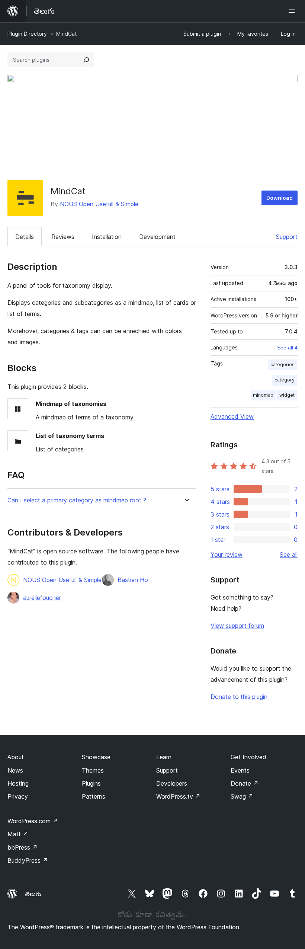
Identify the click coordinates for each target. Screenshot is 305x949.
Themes (93, 770)
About (15, 757)
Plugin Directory (27, 34)
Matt (17, 834)
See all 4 (287, 348)
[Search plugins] (86, 59)
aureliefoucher (42, 597)
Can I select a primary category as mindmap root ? (76, 500)
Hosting (18, 783)
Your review (227, 554)
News (15, 770)
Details (24, 236)
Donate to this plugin (239, 696)
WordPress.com (32, 821)
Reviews (62, 236)
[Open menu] (293, 11)
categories (282, 364)
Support (287, 236)
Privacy (17, 796)
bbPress (22, 847)
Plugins (91, 783)
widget (287, 395)
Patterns (93, 796)
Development (157, 236)
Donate (245, 783)
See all (289, 554)
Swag (242, 796)
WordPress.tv (178, 796)
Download (279, 198)
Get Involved (248, 757)
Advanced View (232, 416)
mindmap (263, 395)
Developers (171, 783)
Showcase (96, 757)
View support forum (237, 625)
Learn (163, 757)
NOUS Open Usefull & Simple (99, 204)
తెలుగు (33, 894)
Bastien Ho (133, 580)
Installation (107, 236)
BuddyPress (27, 860)
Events (240, 770)
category (284, 380)
